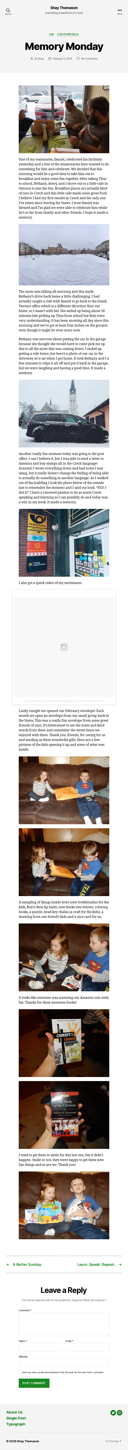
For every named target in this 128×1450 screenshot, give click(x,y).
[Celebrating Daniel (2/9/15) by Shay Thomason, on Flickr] (64, 119)
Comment (25, 1310)
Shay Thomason (64, 8)
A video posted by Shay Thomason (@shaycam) (48, 701)
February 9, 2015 (62, 58)
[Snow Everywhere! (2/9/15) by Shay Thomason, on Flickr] (64, 254)
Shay (41, 58)
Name (23, 1341)
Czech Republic (68, 34)
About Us (14, 1412)
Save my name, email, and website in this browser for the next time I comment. (63, 1372)
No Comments (89, 58)
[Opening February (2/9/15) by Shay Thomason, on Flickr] (64, 790)
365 (51, 34)
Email (69, 1341)
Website (23, 1356)
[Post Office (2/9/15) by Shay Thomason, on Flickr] (64, 543)
